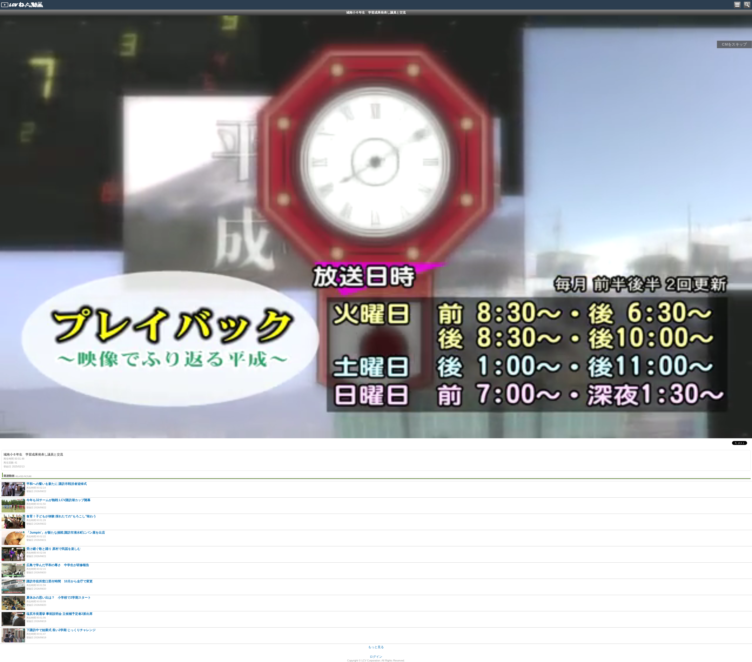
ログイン (376, 653)
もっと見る (376, 644)
